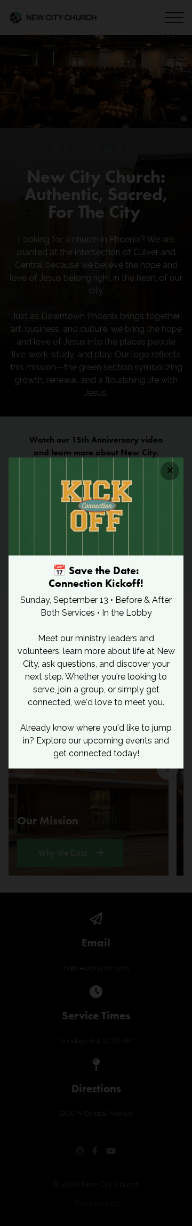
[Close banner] (170, 471)
